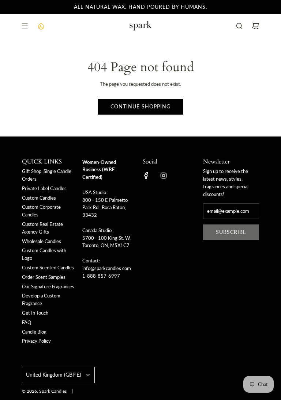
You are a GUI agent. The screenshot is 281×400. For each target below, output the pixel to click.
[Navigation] (24, 26)
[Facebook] (146, 176)
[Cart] (255, 26)
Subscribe (231, 232)
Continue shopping (140, 106)
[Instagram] (164, 176)
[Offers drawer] (41, 26)
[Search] (239, 26)
